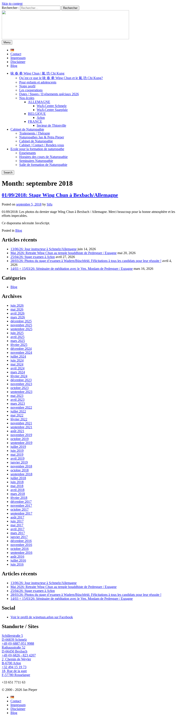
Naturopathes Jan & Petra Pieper (41, 137)
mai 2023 (16, 396)
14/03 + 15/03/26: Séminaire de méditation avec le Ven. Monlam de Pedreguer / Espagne (71, 268)
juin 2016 (17, 564)
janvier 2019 (19, 462)
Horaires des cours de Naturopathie (43, 157)
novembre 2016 (21, 545)
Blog (13, 66)
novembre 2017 (21, 505)
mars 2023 (17, 403)
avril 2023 (17, 399)
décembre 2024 (21, 348)
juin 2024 (17, 360)
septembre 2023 (21, 392)
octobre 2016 (19, 549)
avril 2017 (17, 529)
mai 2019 (16, 454)
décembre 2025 (21, 321)
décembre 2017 (21, 501)
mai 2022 (16, 415)
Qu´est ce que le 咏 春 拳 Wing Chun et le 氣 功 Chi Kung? (61, 78)
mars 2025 (17, 341)
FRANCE (35, 121)
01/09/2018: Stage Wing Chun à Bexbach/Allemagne (60, 195)
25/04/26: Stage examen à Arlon (32, 257)
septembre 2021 (21, 427)
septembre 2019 (21, 443)
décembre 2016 (21, 541)
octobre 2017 (19, 509)
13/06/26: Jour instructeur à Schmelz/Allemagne (43, 249)
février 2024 (18, 376)
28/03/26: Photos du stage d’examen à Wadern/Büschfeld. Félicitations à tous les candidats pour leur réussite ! (85, 261)
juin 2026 (17, 305)
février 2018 (18, 498)
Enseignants (27, 153)
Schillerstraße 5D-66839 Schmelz (14, 637)
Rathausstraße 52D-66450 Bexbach (14, 649)
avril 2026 (17, 313)
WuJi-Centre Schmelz (52, 106)
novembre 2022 (21, 407)
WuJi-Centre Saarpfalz (52, 110)
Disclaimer (17, 62)
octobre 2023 (19, 388)
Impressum (18, 58)
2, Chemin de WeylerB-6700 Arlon (16, 661)
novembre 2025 (21, 325)
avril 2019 (17, 458)
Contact (15, 54)
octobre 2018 (19, 470)
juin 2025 (17, 333)
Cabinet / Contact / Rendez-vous (41, 145)
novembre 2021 (21, 423)
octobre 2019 (19, 439)
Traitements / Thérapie (34, 133)
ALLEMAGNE (39, 102)
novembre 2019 (21, 435)
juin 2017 (17, 521)
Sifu (49, 204)
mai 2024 (16, 364)
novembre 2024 (21, 352)
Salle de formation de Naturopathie (43, 165)
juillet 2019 (18, 447)
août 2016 (17, 556)
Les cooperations (31, 90)
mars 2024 (17, 372)
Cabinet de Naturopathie (27, 129)
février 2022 (18, 419)
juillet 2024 (18, 356)
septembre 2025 (21, 329)
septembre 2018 (21, 474)
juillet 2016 (18, 560)
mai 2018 (16, 486)
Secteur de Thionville (51, 125)
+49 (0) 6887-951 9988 (18, 643)
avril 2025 (17, 337)
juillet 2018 (18, 478)
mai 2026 (16, 309)
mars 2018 (17, 494)
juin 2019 (17, 450)
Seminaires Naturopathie (36, 161)
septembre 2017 (21, 513)
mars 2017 (17, 533)
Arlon (41, 117)
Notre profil (27, 86)
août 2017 (17, 517)
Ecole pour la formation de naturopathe (37, 149)
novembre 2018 (21, 466)
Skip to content (12, 3)
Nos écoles (26, 98)
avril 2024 (17, 368)
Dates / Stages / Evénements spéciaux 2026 (49, 94)
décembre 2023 (21, 380)
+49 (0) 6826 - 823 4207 (19, 655)
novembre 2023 (21, 384)
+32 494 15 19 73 (14, 667)
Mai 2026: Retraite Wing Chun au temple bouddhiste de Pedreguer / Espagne (63, 253)
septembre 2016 (21, 552)
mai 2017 (16, 525)
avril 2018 (17, 490)
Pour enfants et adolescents (37, 82)
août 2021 (17, 431)
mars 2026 (17, 317)
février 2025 (18, 345)
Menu (6, 42)
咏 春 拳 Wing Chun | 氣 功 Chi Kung (37, 73)
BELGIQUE (37, 114)
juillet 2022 (18, 411)
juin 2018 (17, 482)
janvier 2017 (19, 537)
